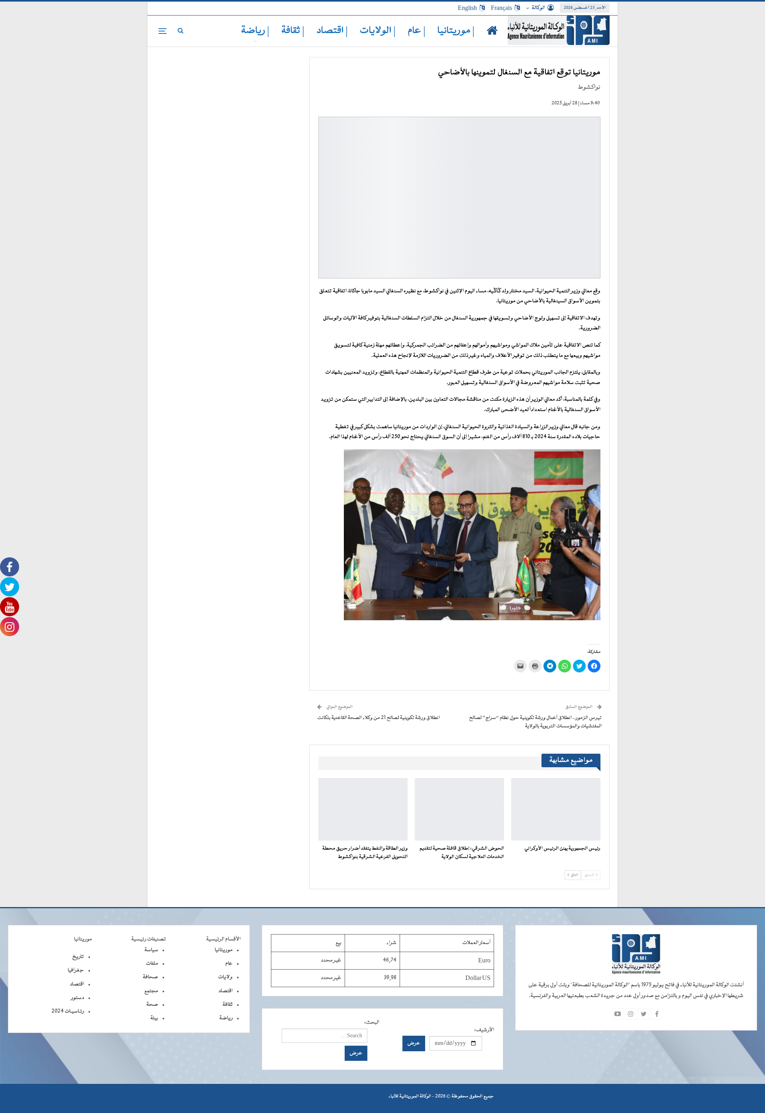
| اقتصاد (332, 31)
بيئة (154, 1018)
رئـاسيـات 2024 (67, 1011)
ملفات (152, 963)
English (467, 8)
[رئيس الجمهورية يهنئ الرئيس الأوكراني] (555, 809)
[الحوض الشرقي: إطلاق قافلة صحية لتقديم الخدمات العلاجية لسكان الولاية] (459, 809)
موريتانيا (224, 950)
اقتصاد (225, 991)
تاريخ (78, 957)
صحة (152, 1004)
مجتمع (151, 991)
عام (229, 963)
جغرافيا (76, 970)
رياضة (226, 1018)
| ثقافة (292, 31)
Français (501, 8)
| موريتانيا (456, 31)
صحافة (150, 977)
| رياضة (255, 31)
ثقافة (227, 1004)
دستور (77, 998)
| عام (417, 31)
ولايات (225, 977)
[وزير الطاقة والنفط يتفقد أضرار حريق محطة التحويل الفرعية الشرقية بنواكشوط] (363, 809)
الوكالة (538, 8)
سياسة (151, 950)
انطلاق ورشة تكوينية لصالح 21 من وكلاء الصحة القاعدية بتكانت (378, 718)
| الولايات (378, 31)
